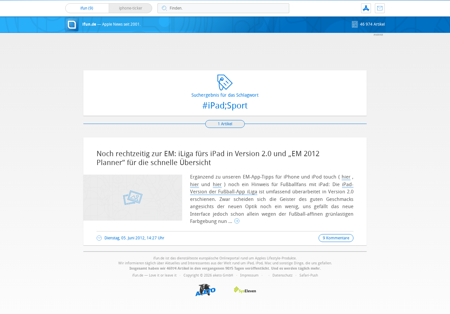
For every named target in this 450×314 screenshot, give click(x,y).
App (366, 8)
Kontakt (379, 8)
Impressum (249, 275)
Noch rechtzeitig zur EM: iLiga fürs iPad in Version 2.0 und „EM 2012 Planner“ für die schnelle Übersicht (208, 158)
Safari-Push (308, 275)
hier (346, 177)
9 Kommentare (336, 238)
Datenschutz (282, 275)
